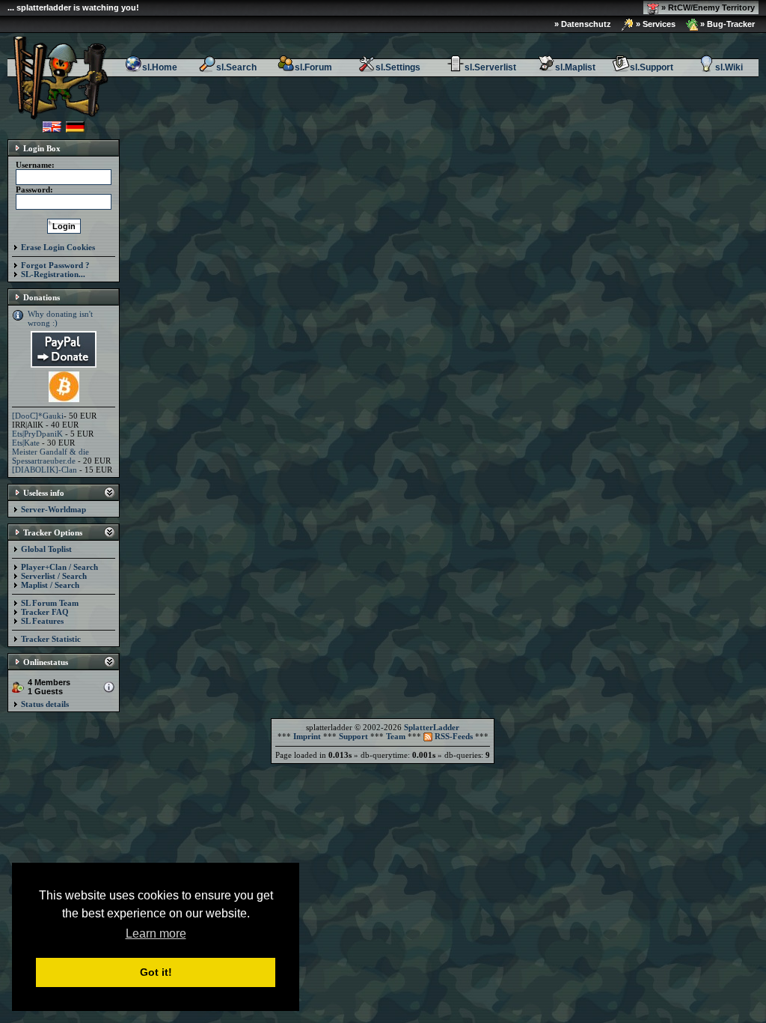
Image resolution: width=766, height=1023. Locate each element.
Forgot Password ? (55, 265)
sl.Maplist (575, 67)
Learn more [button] (156, 933)
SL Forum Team (50, 602)
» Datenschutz (582, 23)
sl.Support (651, 67)
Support (353, 736)
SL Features (42, 620)
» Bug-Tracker (726, 23)
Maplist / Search (50, 584)
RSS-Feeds (452, 736)
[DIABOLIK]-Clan (44, 469)
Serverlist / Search (54, 575)
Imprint (307, 736)
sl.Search (236, 67)
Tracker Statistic (51, 638)
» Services (654, 23)
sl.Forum (313, 67)
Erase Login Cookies (58, 247)
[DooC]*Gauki (38, 415)
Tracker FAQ (45, 611)
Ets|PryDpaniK (37, 433)
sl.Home (159, 67)
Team (395, 736)
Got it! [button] (156, 972)
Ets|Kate (26, 442)
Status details (45, 703)
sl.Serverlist (490, 67)
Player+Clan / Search (59, 566)
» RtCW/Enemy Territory (707, 7)
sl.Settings (398, 67)
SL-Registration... (53, 274)
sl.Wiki (729, 67)
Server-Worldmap (53, 509)
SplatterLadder (431, 727)
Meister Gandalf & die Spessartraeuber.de (50, 456)
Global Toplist (46, 548)
